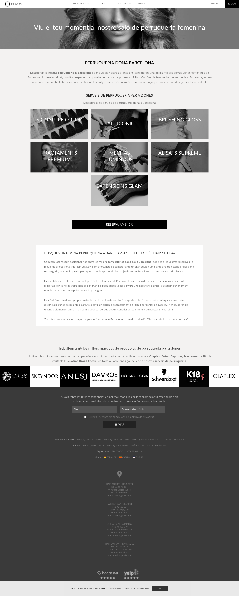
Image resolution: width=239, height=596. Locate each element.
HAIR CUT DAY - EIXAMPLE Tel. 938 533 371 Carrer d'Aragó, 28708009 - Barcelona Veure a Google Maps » (119, 509)
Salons (141, 4)
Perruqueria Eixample (89, 439)
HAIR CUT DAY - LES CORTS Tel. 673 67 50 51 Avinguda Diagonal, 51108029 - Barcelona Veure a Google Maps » (119, 490)
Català (126, 457)
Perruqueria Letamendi (144, 439)
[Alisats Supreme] (180, 173)
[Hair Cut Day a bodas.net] (107, 579)
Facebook (117, 451)
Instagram (132, 451)
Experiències (159, 445)
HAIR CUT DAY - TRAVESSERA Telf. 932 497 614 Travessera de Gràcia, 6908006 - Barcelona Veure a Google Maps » (119, 549)
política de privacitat (142, 417)
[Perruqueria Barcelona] (13, 6)
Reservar (179, 439)
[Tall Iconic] (119, 140)
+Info (147, 588)
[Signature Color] (59, 140)
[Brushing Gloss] (180, 140)
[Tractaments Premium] (59, 173)
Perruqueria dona (93, 445)
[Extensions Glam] (119, 206)
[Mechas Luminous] (119, 173)
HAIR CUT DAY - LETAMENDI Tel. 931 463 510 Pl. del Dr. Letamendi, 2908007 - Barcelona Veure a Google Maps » (119, 529)
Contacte (165, 439)
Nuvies (146, 445)
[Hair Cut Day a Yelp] (131, 579)
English (140, 457)
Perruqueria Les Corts (116, 439)
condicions (119, 417)
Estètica (135, 445)
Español (111, 457)
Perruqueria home (117, 445)
